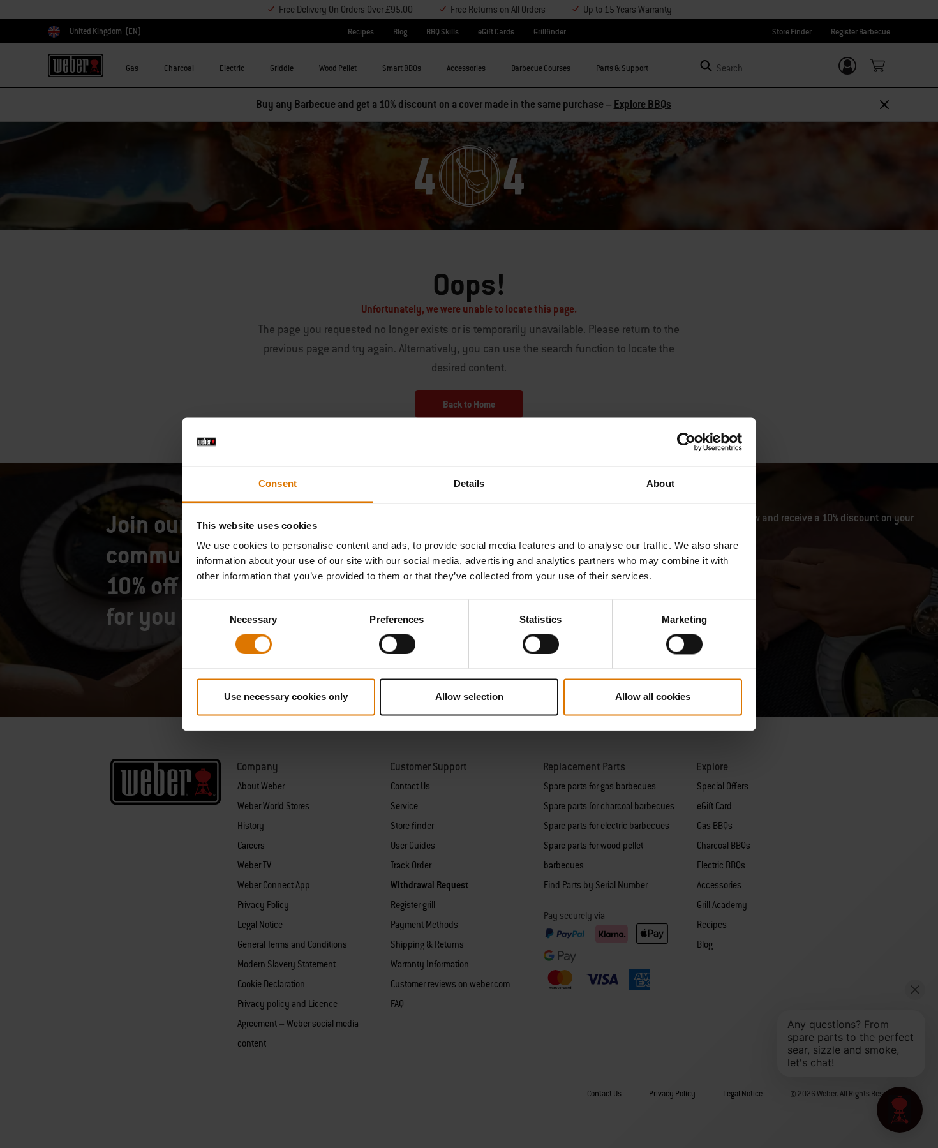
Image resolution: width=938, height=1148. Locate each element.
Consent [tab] (277, 484)
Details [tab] (469, 484)
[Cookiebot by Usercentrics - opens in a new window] (686, 441)
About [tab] (660, 484)
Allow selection (469, 697)
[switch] (397, 644)
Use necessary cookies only (286, 697)
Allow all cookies (652, 697)
